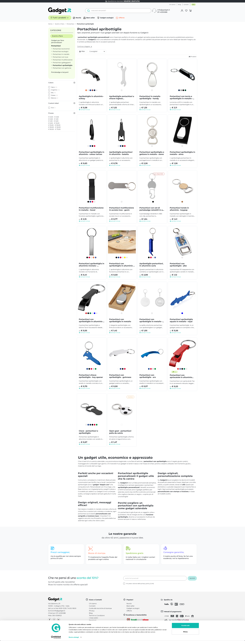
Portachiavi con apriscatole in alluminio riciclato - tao (181, 376)
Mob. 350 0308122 (55, 615)
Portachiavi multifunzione (62, 60)
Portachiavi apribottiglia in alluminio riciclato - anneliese (91, 264)
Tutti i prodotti (59, 18)
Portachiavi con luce (60, 57)
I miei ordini (93, 618)
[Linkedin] (58, 620)
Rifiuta (185, 631)
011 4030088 (162, 12)
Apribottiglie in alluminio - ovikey (91, 97)
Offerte (121, 18)
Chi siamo (172, 4)
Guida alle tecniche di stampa (100, 608)
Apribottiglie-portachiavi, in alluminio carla (151, 264)
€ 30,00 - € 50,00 (54, 127)
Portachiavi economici (61, 49)
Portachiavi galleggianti (62, 62)
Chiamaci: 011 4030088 (57, 613)
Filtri (83, 51)
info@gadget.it (163, 10)
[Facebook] (49, 620)
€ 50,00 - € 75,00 (54, 129)
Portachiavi (56, 46)
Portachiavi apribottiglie (62, 65)
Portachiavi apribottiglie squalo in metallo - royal (181, 320)
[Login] (182, 10)
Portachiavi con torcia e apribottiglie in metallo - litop (181, 97)
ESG (193, 4)
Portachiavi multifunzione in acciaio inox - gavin (121, 209)
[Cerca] (88, 10)
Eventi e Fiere (57, 36)
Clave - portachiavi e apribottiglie (88, 432)
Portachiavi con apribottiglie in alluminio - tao (91, 320)
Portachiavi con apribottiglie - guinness (120, 376)
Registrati (92, 620)
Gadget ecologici (107, 18)
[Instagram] (54, 620)
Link (152, 583)
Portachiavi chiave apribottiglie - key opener (91, 376)
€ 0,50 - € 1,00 (53, 119)
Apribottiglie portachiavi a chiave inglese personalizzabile (121, 97)
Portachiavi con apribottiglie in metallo (120, 320)
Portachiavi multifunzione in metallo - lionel (91, 209)
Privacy (91, 611)
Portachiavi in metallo (61, 54)
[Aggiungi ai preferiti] (103, 62)
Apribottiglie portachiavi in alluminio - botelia (120, 153)
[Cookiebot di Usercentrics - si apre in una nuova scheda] (56, 637)
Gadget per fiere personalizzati (57, 41)
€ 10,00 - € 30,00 (54, 125)
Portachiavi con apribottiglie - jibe (178, 264)
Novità (78, 18)
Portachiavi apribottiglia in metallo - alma (182, 153)
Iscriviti (192, 578)
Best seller (90, 18)
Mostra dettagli (74, 637)
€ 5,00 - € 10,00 (53, 123)
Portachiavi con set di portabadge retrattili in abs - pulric (152, 209)
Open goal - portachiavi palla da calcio (120, 432)
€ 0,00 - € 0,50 (53, 117)
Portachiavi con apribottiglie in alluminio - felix (121, 264)
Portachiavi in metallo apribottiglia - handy (149, 97)
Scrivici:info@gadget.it (56, 611)
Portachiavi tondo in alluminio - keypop (179, 209)
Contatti (186, 4)
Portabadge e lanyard (59, 72)
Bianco (54, 98)
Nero (54, 87)
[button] (97, 51)
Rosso (54, 95)
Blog (179, 4)
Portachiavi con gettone (62, 68)
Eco (53, 108)
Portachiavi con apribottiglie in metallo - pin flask (150, 320)
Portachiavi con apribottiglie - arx (147, 376)
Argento (55, 90)
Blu (53, 93)
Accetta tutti (185, 625)
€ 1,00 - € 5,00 (53, 121)
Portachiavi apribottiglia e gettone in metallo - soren (151, 153)
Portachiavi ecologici (60, 51)
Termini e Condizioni (97, 615)
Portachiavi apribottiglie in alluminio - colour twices (91, 153)
